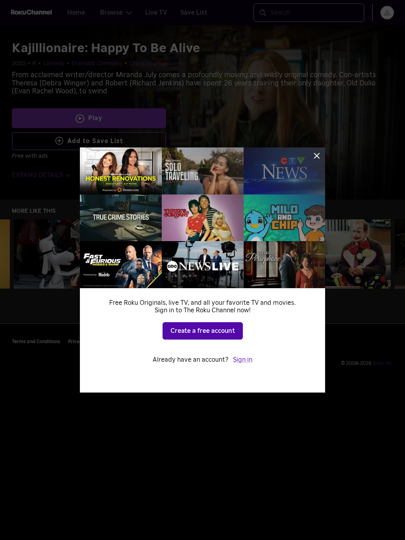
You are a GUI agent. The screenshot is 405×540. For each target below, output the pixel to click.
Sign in (242, 360)
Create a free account (202, 331)
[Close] (316, 155)
